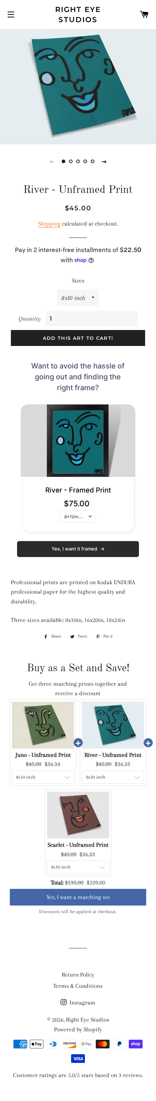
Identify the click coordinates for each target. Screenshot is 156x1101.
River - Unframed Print (113, 754)
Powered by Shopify (78, 1029)
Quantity (30, 318)
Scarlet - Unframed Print (78, 844)
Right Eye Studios (78, 14)
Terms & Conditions (78, 985)
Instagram (81, 1002)
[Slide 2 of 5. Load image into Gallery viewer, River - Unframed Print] (70, 161)
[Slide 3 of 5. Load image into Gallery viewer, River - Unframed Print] (78, 161)
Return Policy (78, 974)
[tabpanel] (78, 85)
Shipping (49, 223)
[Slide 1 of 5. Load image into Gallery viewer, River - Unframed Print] (63, 161)
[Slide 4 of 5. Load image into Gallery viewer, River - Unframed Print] (85, 161)
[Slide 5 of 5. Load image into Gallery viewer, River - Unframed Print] (92, 161)
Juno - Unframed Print (43, 754)
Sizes (78, 280)
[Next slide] (104, 161)
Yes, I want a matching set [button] (78, 890)
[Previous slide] (52, 161)
